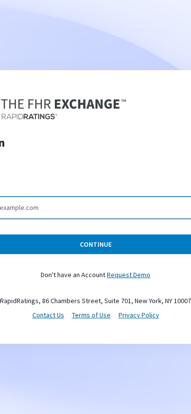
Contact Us (48, 314)
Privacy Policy (139, 314)
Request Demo (128, 274)
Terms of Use (91, 314)
